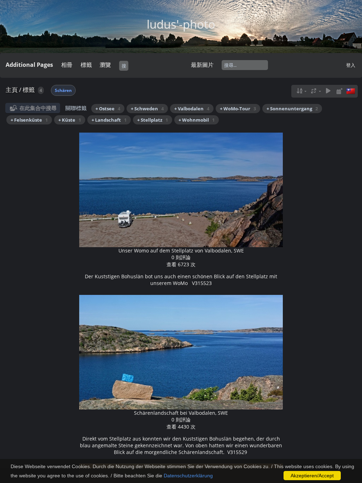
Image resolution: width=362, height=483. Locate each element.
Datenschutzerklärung (188, 475)
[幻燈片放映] (328, 91)
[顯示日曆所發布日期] (339, 91)
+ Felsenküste (29, 120)
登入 (350, 65)
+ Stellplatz (152, 120)
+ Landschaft (109, 120)
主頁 (12, 90)
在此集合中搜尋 (38, 107)
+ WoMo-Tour (238, 108)
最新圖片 (202, 65)
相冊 (66, 65)
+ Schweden (147, 108)
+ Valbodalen (191, 108)
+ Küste (69, 120)
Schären (63, 90)
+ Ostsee (107, 108)
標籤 (29, 90)
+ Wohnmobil (197, 120)
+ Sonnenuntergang (292, 108)
